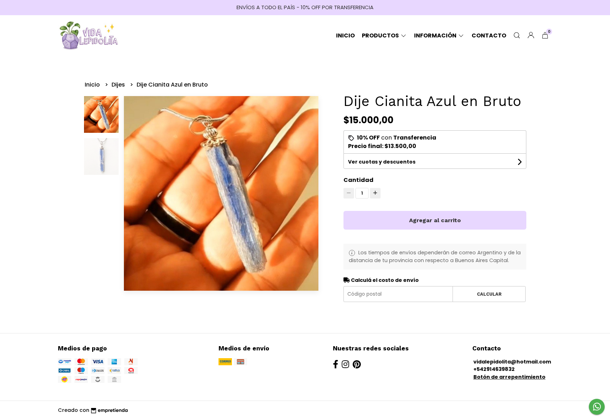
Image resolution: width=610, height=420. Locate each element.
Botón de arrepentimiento (509, 376)
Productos (381, 35)
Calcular (489, 294)
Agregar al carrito (435, 220)
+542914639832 (494, 369)
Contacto (489, 35)
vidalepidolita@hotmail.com (512, 361)
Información (436, 35)
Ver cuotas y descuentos (381, 161)
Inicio (345, 35)
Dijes (119, 85)
